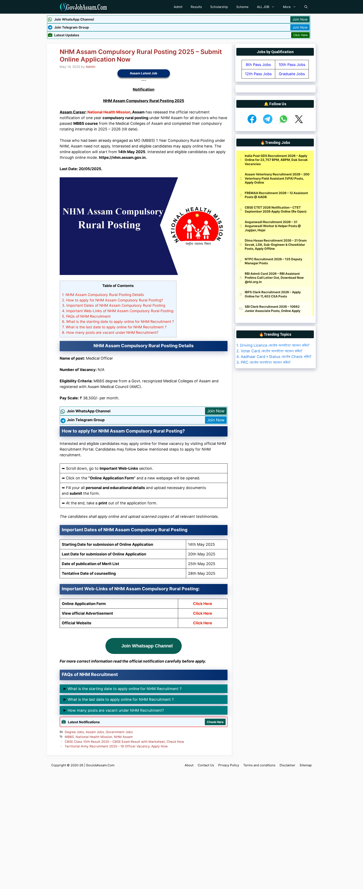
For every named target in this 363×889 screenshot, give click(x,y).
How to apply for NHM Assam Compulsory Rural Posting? (112, 300)
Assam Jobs (95, 732)
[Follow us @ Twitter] (298, 123)
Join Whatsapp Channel (147, 645)
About (189, 765)
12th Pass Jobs (258, 74)
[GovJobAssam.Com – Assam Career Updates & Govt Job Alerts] (83, 7)
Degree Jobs (74, 732)
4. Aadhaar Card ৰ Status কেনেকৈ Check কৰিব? (273, 356)
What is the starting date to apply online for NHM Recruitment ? (118, 321)
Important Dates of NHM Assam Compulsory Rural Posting (113, 305)
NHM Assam (123, 737)
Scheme (242, 7)
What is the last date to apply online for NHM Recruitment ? (114, 327)
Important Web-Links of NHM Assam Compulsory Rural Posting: (118, 311)
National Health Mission (108, 112)
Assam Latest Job (143, 73)
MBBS (69, 737)
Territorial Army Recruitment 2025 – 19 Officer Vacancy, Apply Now (116, 746)
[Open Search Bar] (306, 7)
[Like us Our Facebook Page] (252, 123)
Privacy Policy (228, 765)
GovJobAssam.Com (100, 765)
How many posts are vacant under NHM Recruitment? (110, 332)
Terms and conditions (259, 765)
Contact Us (206, 765)
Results (196, 7)
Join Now (300, 19)
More (287, 7)
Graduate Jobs (292, 74)
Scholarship (219, 7)
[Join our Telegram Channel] (267, 123)
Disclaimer (287, 765)
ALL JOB (263, 7)
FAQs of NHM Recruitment (86, 316)
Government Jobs (119, 732)
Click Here (300, 35)
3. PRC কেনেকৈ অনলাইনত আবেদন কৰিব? (263, 362)
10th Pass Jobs (292, 64)
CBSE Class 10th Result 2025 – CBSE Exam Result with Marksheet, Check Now (124, 742)
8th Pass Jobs (258, 64)
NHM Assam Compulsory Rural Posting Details (103, 294)
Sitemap (306, 765)
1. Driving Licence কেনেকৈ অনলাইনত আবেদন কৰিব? (272, 345)
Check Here (215, 722)
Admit (178, 7)
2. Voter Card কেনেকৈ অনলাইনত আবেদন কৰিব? (269, 351)
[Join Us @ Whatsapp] (283, 123)
